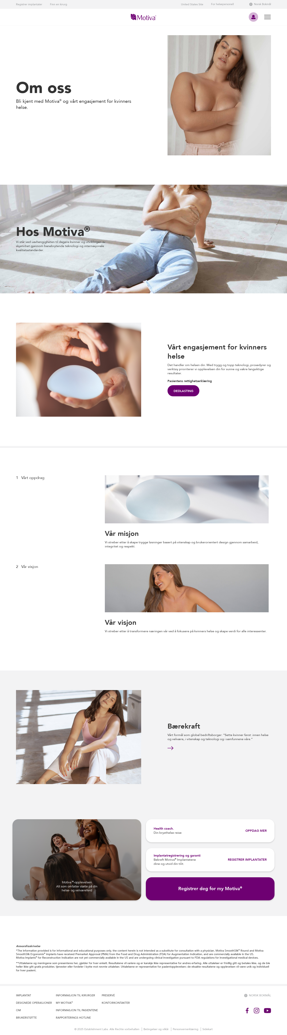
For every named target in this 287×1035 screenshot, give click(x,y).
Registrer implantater (29, 4)
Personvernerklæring (186, 1029)
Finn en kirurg (58, 4)
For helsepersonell (222, 4)
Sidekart (207, 1029)
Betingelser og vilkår (156, 1029)
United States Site (192, 4)
